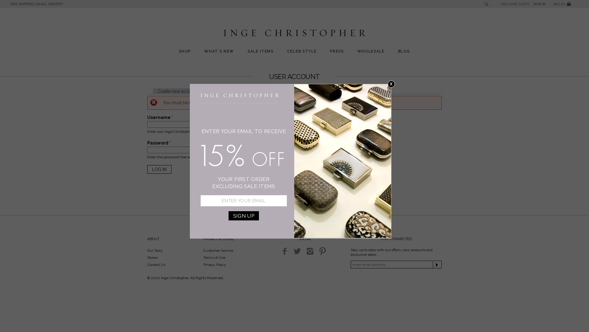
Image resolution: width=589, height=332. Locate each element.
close (391, 84)
